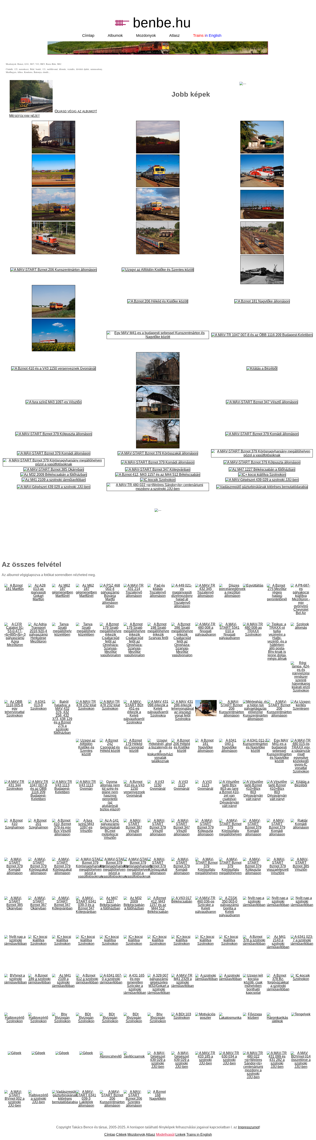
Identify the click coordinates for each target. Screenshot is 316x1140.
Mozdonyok (146, 35)
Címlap (88, 35)
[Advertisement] (243, 71)
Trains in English (199, 1134)
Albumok (115, 35)
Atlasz (174, 35)
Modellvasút (165, 1134)
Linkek (180, 1134)
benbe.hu (162, 22)
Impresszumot (248, 1127)
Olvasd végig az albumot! (76, 111)
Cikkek (121, 1134)
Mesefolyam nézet (24, 115)
